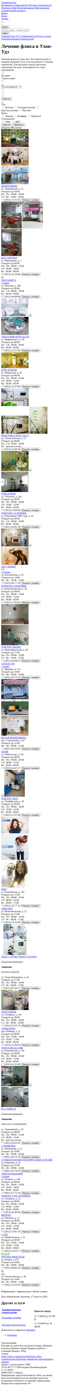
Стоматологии (8, 2)
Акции (4, 18)
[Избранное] (2, 22)
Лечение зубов (9, 8)
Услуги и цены (43, 36)
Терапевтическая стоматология (17, 39)
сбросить (6, 99)
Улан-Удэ (15, 36)
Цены (4, 16)
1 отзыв (5, 283)
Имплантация (42, 8)
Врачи (4, 13)
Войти (5, 27)
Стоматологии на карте (13, 10)
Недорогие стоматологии (14, 5)
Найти (5, 33)
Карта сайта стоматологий (15, 1356)
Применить (19, 125)
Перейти (30, 1330)
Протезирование (26, 8)
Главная (5, 36)
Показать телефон (30, 200)
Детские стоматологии (40, 5)
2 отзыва (5, 572)
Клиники (12, 1335)
